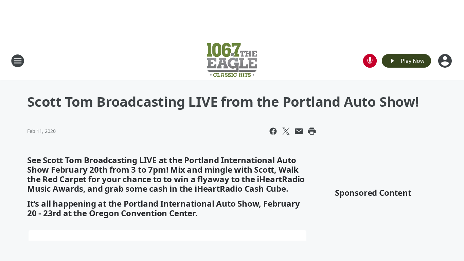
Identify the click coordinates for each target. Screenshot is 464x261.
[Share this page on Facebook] (273, 131)
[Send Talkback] (370, 61)
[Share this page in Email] (299, 131)
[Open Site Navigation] (17, 61)
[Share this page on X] (286, 131)
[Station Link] (232, 61)
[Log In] (445, 61)
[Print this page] (312, 131)
